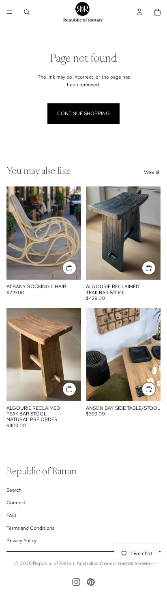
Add (76, 268)
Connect (16, 502)
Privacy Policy (21, 540)
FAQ (11, 515)
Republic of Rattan (53, 563)
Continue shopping (83, 113)
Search (13, 490)
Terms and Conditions (30, 528)
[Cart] (157, 12)
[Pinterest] (91, 582)
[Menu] (9, 12)
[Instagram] (76, 582)
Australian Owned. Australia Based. (115, 563)
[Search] (27, 12)
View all (152, 172)
